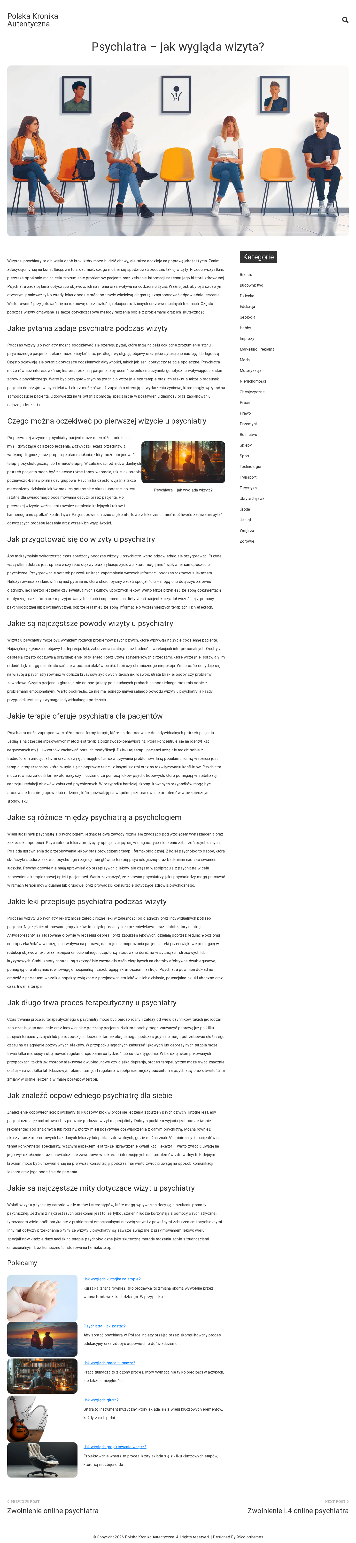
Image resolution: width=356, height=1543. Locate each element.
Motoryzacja (251, 370)
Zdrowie (247, 541)
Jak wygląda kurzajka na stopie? (112, 1279)
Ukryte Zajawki (252, 498)
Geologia (247, 317)
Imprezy (247, 338)
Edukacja (247, 306)
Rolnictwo (248, 434)
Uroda (245, 509)
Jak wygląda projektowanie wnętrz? (115, 1447)
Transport (248, 477)
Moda (245, 360)
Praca (245, 402)
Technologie (250, 466)
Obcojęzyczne (252, 392)
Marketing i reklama (257, 349)
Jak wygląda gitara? (101, 1400)
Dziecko (247, 296)
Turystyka (248, 488)
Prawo (245, 413)
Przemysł (248, 424)
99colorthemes (250, 1537)
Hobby (245, 328)
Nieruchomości (253, 381)
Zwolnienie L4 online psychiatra (298, 1511)
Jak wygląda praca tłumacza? (109, 1363)
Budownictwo (251, 285)
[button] (345, 19)
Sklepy (246, 445)
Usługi (245, 520)
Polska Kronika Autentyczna (32, 19)
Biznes (246, 274)
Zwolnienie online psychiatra (53, 1511)
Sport (244, 456)
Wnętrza (247, 530)
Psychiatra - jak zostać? (105, 1326)
